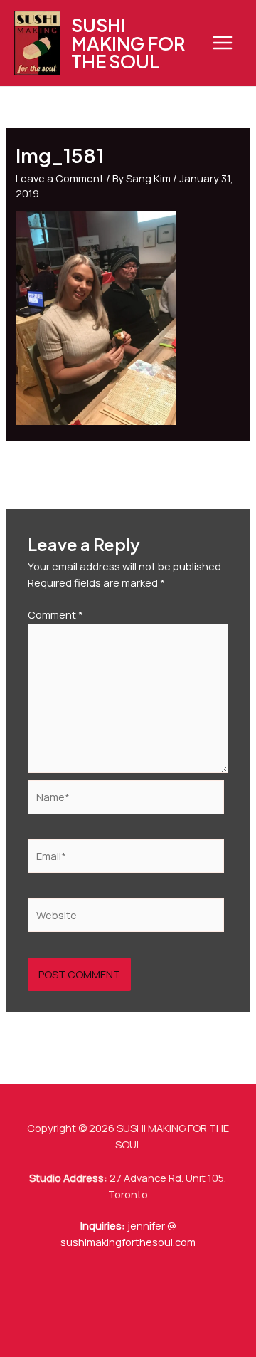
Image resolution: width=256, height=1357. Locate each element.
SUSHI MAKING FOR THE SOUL (128, 43)
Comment (55, 614)
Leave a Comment (60, 178)
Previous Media (128, 468)
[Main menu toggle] (222, 42)
